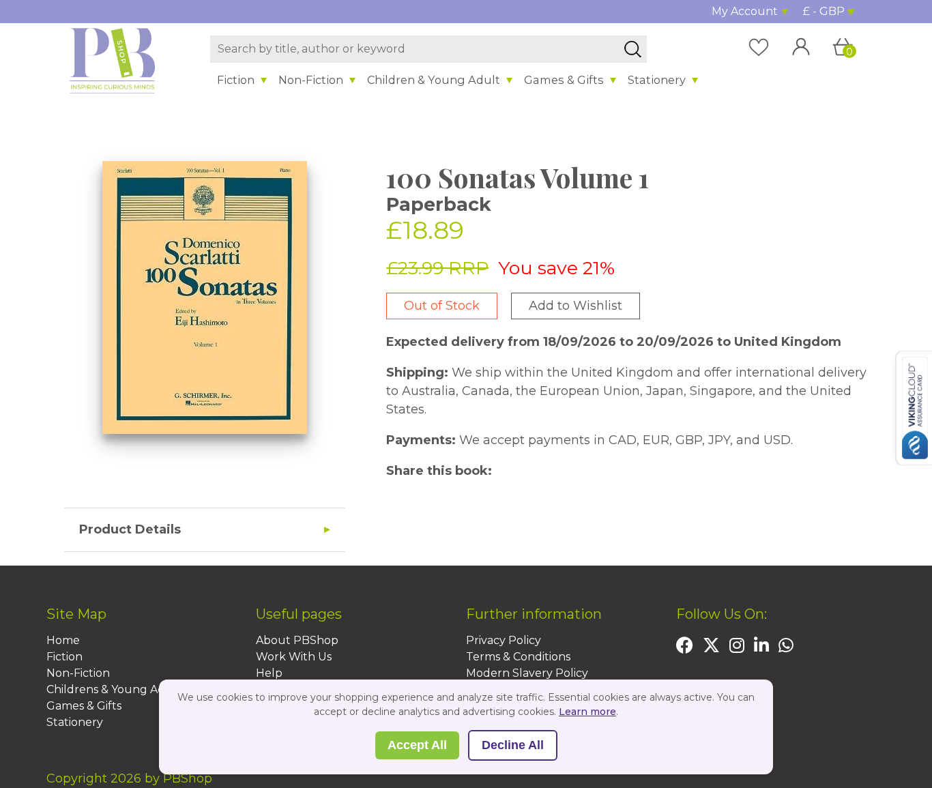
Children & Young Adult (433, 80)
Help (269, 673)
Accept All (417, 745)
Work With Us (294, 656)
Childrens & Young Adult (113, 689)
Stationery (657, 80)
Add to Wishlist (575, 305)
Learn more (587, 711)
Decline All (513, 745)
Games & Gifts (564, 80)
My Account (745, 11)
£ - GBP (824, 11)
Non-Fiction (310, 80)
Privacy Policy (503, 640)
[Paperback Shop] (112, 60)
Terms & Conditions (518, 656)
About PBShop (297, 640)
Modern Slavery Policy (527, 673)
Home (63, 640)
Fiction (235, 80)
